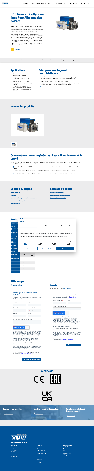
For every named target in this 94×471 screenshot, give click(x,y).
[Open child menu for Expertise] (30, 3)
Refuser (28, 248)
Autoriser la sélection (47, 248)
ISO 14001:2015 (14, 456)
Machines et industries (46, 60)
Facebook (39, 458)
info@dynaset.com (41, 453)
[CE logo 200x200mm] (38, 379)
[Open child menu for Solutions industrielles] (45, 3)
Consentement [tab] (27, 225)
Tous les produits (8, 413)
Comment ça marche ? (31, 60)
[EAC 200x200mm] (55, 379)
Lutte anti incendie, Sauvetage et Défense (60, 195)
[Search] (91, 3)
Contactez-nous (67, 288)
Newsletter (66, 448)
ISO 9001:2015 (14, 455)
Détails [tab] (47, 225)
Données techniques (60, 60)
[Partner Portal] (88, 3)
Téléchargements (73, 60)
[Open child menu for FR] (84, 3)
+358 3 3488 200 (41, 450)
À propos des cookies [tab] (66, 225)
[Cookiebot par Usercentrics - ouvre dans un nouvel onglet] (68, 221)
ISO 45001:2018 (14, 458)
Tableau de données (15, 223)
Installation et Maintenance (56, 192)
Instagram (39, 459)
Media (20, 60)
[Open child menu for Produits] (54, 3)
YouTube (39, 462)
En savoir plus (39, 413)
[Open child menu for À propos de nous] (66, 3)
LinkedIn (39, 461)
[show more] (41, 86)
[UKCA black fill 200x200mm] (47, 396)
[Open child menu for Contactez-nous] (78, 3)
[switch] (40, 244)
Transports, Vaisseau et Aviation (58, 198)
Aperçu (14, 60)
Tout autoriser (65, 248)
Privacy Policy (66, 455)
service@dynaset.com (42, 455)
